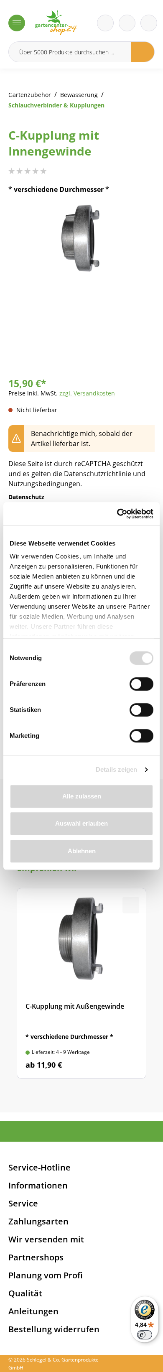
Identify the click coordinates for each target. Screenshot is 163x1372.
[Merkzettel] (105, 23)
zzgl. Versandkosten (87, 393)
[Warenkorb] (127, 23)
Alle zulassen (81, 796)
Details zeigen (116, 769)
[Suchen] (143, 51)
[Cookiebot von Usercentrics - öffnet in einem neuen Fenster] (117, 513)
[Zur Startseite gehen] (55, 22)
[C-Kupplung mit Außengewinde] (81, 983)
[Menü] (16, 23)
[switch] (141, 684)
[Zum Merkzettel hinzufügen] (138, 221)
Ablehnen (82, 850)
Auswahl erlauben (81, 823)
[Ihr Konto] (148, 23)
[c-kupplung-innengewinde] (81, 238)
